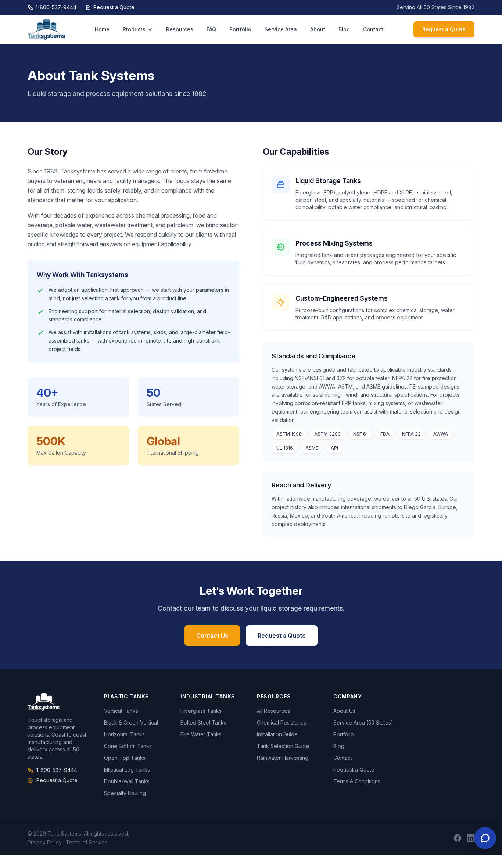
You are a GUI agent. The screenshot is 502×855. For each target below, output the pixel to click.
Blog (344, 29)
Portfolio (240, 29)
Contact (373, 29)
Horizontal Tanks (124, 734)
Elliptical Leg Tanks (127, 769)
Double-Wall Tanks (127, 781)
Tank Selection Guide (283, 746)
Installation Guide (277, 734)
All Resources (273, 711)
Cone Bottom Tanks (128, 746)
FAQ (211, 29)
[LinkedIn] (470, 838)
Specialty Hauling (125, 793)
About (317, 29)
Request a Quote (114, 7)
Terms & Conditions (356, 781)
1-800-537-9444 (56, 7)
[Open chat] (485, 838)
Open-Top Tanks (125, 758)
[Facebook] (457, 838)
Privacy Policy (45, 842)
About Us (344, 711)
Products (134, 29)
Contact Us (212, 635)
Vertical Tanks (121, 711)
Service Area (281, 29)
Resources (179, 29)
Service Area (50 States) (363, 722)
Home (102, 29)
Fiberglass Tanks (201, 711)
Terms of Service (87, 842)
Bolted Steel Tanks (203, 722)
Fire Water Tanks (201, 734)
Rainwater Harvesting (282, 758)
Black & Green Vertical (131, 722)
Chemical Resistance (282, 722)
